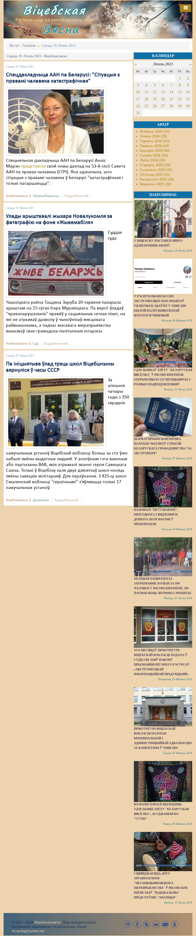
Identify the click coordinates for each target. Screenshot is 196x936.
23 (188, 99)
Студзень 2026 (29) (155, 165)
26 (155, 106)
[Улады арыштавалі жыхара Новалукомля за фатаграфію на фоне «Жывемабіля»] (56, 263)
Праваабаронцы (46, 196)
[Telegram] (128, 924)
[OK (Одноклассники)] (174, 924)
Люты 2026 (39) (152, 160)
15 (180, 92)
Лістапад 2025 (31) (155, 175)
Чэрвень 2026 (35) (154, 141)
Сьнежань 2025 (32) (156, 170)
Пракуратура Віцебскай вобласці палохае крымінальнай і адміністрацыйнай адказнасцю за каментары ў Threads (163, 738)
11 (146, 92)
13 (163, 92)
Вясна (61, 29)
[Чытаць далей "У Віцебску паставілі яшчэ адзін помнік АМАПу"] (163, 219)
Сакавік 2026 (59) (154, 155)
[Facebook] (137, 924)
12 (155, 92)
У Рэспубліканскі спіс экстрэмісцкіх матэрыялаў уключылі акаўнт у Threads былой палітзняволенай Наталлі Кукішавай (160, 305)
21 (171, 99)
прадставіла (33, 166)
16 (188, 92)
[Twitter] (146, 924)
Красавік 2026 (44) (155, 151)
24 (138, 106)
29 (180, 106)
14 (171, 92)
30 (188, 106)
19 (155, 99)
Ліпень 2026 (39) (153, 136)
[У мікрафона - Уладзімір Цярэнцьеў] (56, 412)
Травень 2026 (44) (154, 146)
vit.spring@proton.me (27, 931)
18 (146, 99)
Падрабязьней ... (79, 196)
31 (138, 113)
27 (163, 106)
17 (138, 99)
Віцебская (54, 10)
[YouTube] (165, 924)
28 (171, 106)
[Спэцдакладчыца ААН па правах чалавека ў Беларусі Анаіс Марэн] (56, 121)
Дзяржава (41, 500)
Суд (35, 344)
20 (163, 99)
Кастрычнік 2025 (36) (157, 179)
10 (138, 92)
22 (180, 99)
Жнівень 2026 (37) (155, 132)
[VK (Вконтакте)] (156, 924)
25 (146, 106)
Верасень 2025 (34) (155, 184)
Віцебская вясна (47, 922)
